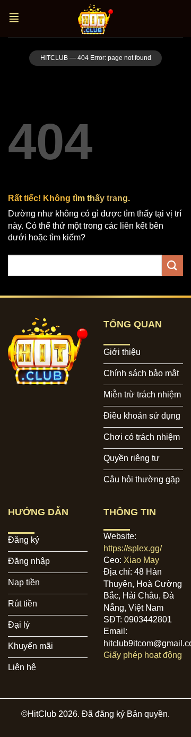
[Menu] (15, 18)
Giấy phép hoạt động (142, 655)
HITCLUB (54, 58)
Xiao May (141, 560)
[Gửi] (172, 265)
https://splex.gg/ (132, 548)
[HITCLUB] (95, 18)
